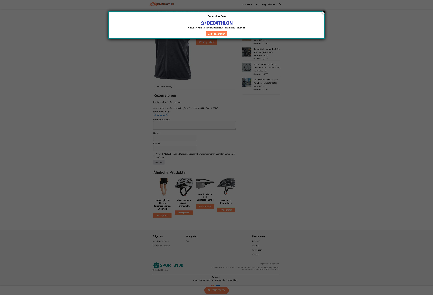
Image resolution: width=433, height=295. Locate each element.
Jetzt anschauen (216, 34)
